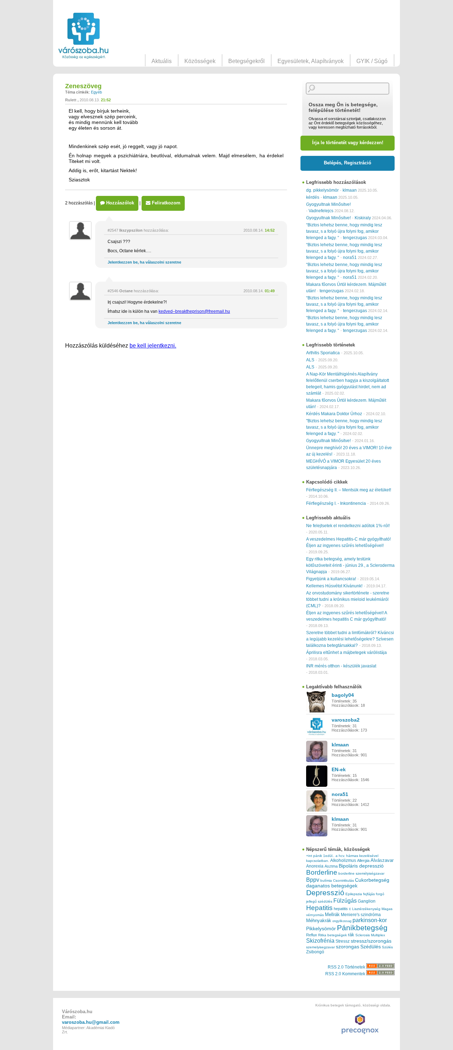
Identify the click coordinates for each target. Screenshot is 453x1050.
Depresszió (325, 892)
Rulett (70, 100)
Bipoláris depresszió (361, 866)
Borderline (321, 872)
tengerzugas (355, 237)
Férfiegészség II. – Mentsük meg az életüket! (348, 489)
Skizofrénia (320, 940)
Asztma (331, 866)
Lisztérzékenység (366, 909)
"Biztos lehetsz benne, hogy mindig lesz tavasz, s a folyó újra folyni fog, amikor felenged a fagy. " (344, 427)
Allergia (363, 860)
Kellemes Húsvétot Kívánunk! (334, 585)
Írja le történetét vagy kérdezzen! (347, 142)
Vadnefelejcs (321, 210)
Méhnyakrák (318, 920)
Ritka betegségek (332, 935)
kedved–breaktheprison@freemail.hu (194, 311)
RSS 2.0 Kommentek (345, 973)
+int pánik (314, 856)
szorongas (347, 946)
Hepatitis (319, 907)
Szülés (387, 947)
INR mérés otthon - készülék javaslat (341, 666)
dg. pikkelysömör (322, 190)
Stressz (343, 941)
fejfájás (369, 894)
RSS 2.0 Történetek (347, 967)
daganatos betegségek (331, 885)
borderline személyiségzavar (361, 873)
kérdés (312, 197)
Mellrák (332, 914)
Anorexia (314, 866)
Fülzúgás (345, 900)
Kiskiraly (363, 217)
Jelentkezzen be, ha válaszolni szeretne (144, 262)
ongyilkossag (341, 921)
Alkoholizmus (343, 860)
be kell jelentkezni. (153, 346)
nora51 (350, 257)
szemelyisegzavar (320, 947)
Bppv (312, 879)
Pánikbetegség (362, 928)
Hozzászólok (119, 202)
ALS (310, 359)
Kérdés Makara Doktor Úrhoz (334, 413)
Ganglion (366, 901)
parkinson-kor (369, 920)
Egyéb (96, 92)
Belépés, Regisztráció (347, 162)
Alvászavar (382, 860)
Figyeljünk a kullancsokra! (331, 578)
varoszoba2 (346, 720)
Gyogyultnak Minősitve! (328, 204)
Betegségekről (246, 61)
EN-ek (339, 769)
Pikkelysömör (321, 928)
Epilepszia (353, 894)
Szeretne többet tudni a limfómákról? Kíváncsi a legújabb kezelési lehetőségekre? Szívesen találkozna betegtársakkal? (350, 639)
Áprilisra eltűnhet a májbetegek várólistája (346, 652)
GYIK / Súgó (372, 61)
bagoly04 (343, 695)
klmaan (350, 190)
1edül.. (328, 856)
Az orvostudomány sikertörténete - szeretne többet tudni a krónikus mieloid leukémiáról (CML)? (347, 599)
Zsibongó (315, 951)
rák (351, 934)
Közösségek (200, 61)
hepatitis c (342, 909)
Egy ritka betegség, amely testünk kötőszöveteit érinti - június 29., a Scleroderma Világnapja (350, 565)
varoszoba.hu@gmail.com (91, 1022)
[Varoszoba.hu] (83, 36)
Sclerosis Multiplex (370, 935)
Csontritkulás (343, 880)
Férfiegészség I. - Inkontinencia (336, 503)
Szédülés (370, 946)
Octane (126, 291)
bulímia (326, 880)
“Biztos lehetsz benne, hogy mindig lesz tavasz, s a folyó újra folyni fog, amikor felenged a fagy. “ (344, 231)
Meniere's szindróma (361, 914)
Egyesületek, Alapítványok (310, 61)
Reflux (311, 935)
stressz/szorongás (371, 941)
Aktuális (161, 61)
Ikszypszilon (131, 230)
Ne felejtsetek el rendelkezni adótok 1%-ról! (348, 525)
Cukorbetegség (372, 880)
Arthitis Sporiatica (323, 352)
